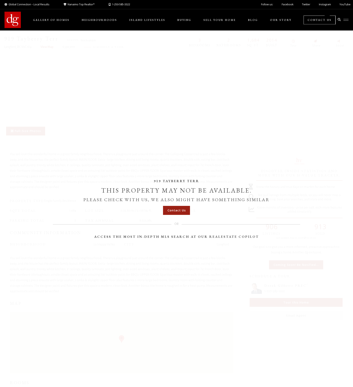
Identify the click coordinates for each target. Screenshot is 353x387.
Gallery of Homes (51, 20)
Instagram (325, 4)
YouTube (345, 4)
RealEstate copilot (234, 236)
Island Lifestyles (147, 20)
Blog (253, 20)
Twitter (306, 4)
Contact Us (320, 20)
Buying (184, 20)
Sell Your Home (219, 20)
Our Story (281, 20)
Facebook (287, 4)
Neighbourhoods (99, 20)
